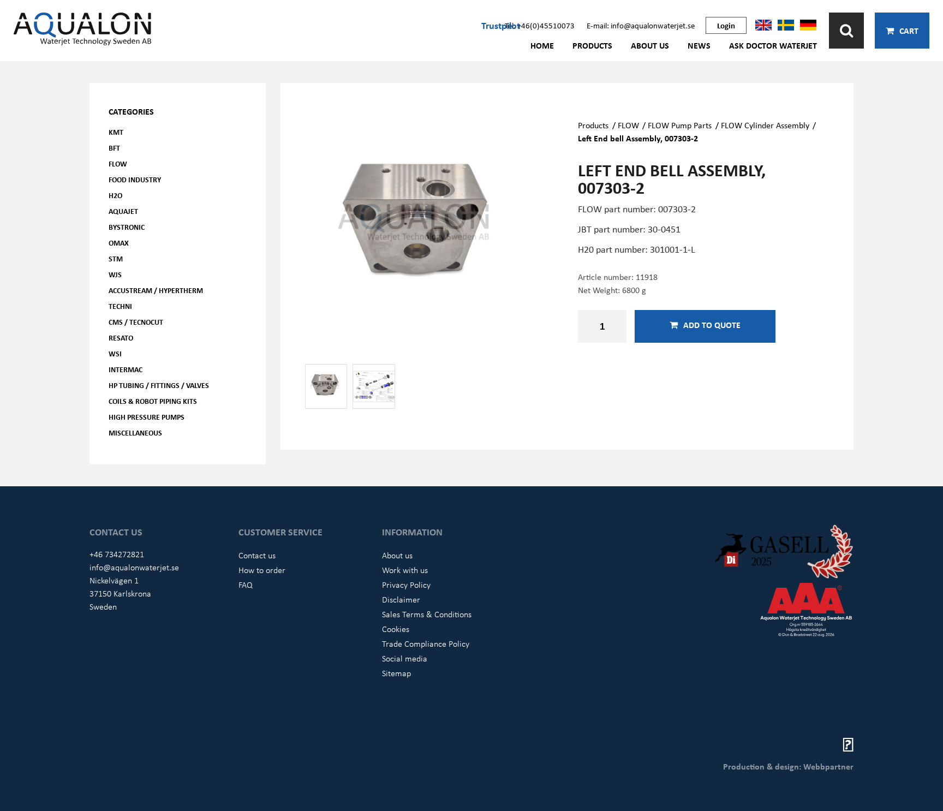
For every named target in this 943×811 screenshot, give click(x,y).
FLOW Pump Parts (680, 125)
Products (592, 45)
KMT (116, 132)
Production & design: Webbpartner (788, 766)
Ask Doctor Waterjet (773, 45)
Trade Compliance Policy (425, 643)
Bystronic (127, 227)
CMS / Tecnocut (136, 322)
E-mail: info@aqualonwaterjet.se (641, 25)
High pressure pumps (146, 417)
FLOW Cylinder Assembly (765, 125)
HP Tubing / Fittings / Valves (159, 385)
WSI (115, 353)
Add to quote (712, 325)
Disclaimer (401, 599)
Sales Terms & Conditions (427, 614)
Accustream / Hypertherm (156, 290)
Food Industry (135, 179)
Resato (121, 337)
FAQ (245, 585)
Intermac (125, 369)
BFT (114, 147)
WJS (115, 274)
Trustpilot (500, 25)
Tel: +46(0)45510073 (540, 25)
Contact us (257, 555)
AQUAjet (123, 211)
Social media (404, 658)
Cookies (395, 629)
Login (726, 25)
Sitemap (396, 673)
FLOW (118, 163)
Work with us (405, 570)
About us (650, 45)
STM (116, 258)
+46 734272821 (116, 554)
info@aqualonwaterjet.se (134, 567)
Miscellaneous (135, 432)
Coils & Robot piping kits (153, 401)
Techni (120, 306)
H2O (115, 195)
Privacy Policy (406, 585)
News (699, 45)
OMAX (119, 242)
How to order (261, 570)
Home (542, 45)
